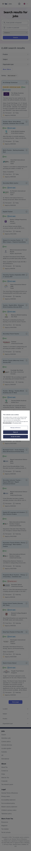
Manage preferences (15, 427)
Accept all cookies (15, 436)
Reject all (15, 432)
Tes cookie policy (7, 423)
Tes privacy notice (17, 423)
